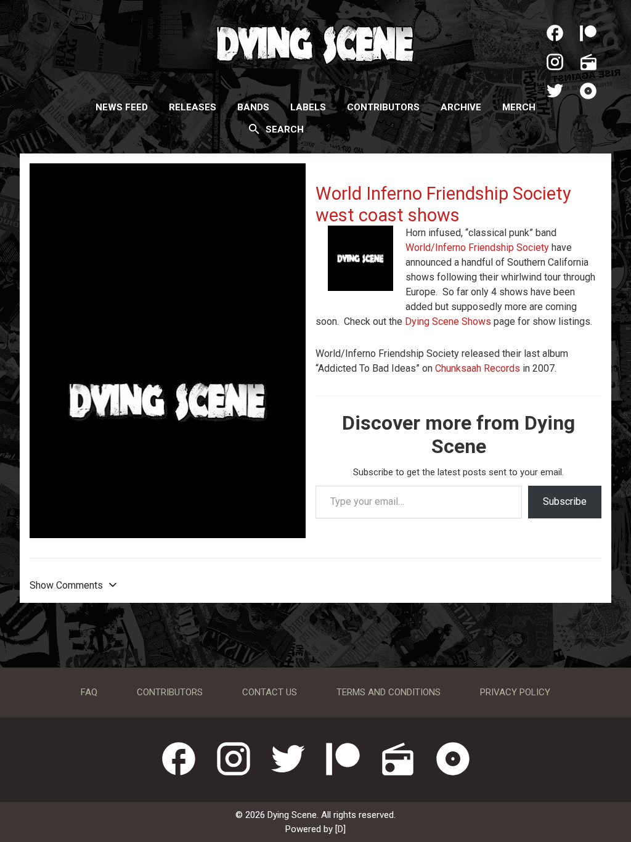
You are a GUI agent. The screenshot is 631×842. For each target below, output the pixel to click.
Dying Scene (315, 43)
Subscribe (565, 501)
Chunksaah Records (477, 368)
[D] (340, 829)
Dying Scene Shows (448, 321)
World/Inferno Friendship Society (477, 247)
